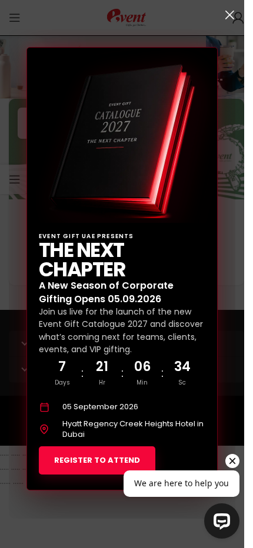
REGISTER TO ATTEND (97, 460)
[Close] (229, 14)
